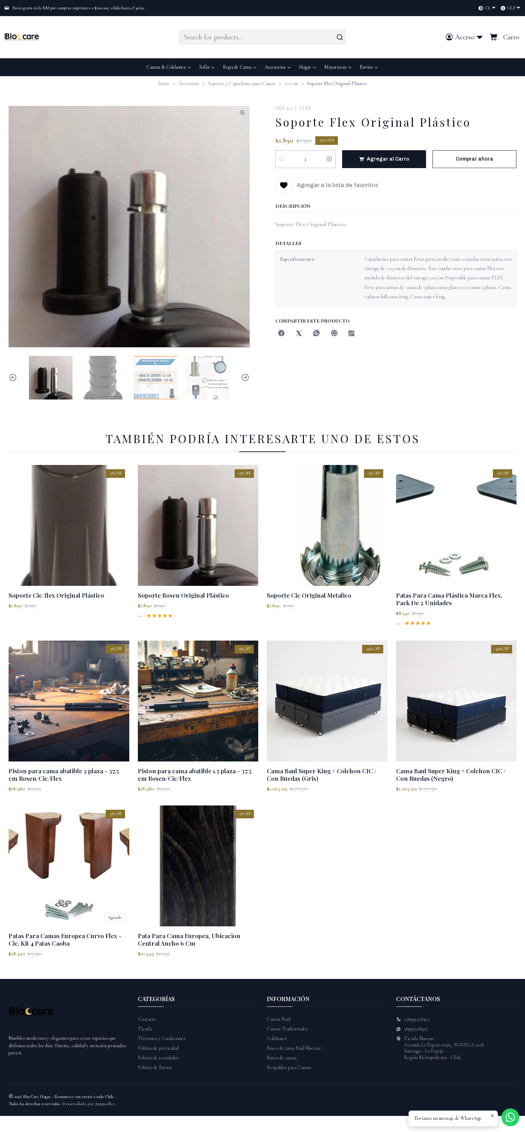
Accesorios (189, 83)
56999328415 (416, 1029)
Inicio (163, 83)
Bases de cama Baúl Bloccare (294, 1048)
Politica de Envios (155, 1067)
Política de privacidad (158, 1048)
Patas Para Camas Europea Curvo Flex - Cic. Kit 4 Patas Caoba (65, 939)
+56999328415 (417, 1019)
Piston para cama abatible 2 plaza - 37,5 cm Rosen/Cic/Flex (64, 774)
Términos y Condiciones (161, 1038)
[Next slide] (244, 378)
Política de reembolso (158, 1058)
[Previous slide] (14, 378)
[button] (369, 67)
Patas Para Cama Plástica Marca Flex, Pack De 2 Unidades (449, 599)
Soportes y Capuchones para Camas (241, 83)
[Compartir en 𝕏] (299, 333)
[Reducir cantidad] (282, 159)
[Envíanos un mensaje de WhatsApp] (510, 1117)
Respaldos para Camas (289, 1067)
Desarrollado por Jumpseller (88, 1104)
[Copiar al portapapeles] (351, 333)
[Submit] (340, 37)
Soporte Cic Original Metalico (309, 595)
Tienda (145, 1029)
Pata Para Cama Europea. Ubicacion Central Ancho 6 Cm (189, 939)
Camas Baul (278, 1019)
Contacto (147, 1019)
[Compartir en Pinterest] (334, 333)
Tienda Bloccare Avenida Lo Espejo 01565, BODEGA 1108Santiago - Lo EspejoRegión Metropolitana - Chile (444, 1047)
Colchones (277, 1038)
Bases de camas (282, 1058)
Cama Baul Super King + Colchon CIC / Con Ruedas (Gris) (321, 774)
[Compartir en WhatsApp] (316, 333)
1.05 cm (291, 83)
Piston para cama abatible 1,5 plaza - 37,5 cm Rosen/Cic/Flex (194, 774)
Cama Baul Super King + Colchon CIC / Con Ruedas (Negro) (451, 774)
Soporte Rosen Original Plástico (183, 595)
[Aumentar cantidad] (329, 159)
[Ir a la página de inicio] (23, 37)
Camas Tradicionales (287, 1029)
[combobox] (262, 37)
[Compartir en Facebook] (281, 333)
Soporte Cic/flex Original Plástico (56, 595)
